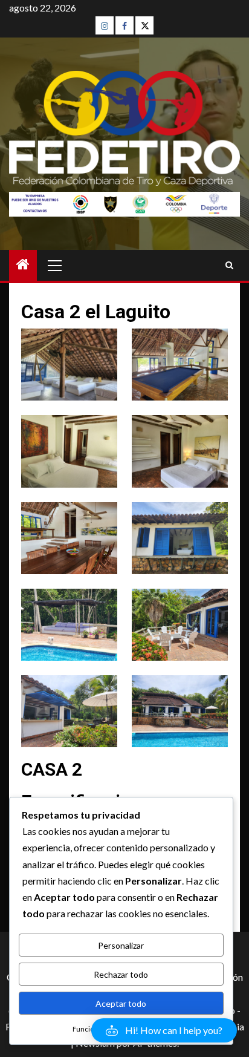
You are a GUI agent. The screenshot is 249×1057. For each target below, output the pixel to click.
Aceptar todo (120, 1003)
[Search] (229, 265)
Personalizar (121, 945)
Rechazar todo (121, 974)
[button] (164, 1030)
